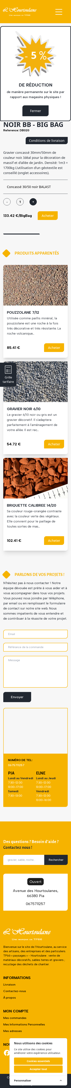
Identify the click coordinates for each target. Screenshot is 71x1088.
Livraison (9, 984)
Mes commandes (14, 1018)
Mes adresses (12, 1031)
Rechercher (56, 860)
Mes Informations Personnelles (24, 1024)
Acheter (48, 215)
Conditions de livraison (46, 140)
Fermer (35, 111)
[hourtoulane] (19, 11)
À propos (9, 997)
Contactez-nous (14, 991)
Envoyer (17, 697)
